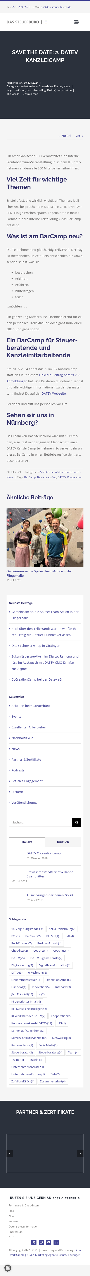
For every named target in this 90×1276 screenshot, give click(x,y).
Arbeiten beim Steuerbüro (37, 86)
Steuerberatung (50, 1052)
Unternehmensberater (27, 1067)
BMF (69, 936)
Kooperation (64, 90)
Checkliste (19, 951)
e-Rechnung (37, 972)
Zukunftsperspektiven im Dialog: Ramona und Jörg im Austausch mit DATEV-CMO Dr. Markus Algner (45, 662)
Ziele (55, 1074)
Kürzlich (63, 842)
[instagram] (41, 1242)
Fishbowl (18, 987)
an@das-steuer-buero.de (56, 7)
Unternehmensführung (28, 1074)
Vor (78, 136)
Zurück (66, 136)
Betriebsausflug (36, 90)
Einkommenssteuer (25, 980)
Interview (63, 987)
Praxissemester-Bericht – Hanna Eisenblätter (50, 874)
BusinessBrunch (49, 943)
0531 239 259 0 (21, 7)
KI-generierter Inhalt (26, 1001)
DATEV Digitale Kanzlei (46, 958)
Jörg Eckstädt (22, 994)
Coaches (40, 951)
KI (42, 994)
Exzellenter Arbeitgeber (29, 727)
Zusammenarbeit (53, 1081)
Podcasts (18, 770)
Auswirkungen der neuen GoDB (50, 895)
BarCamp (19, 90)
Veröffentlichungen (26, 802)
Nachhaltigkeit (22, 738)
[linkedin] (56, 1242)
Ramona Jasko (22, 1045)
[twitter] (33, 1242)
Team (73, 1052)
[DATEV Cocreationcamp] (18, 854)
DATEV (51, 90)
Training (36, 1060)
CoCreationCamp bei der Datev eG (37, 679)
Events (58, 86)
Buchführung (21, 943)
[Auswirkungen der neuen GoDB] (18, 896)
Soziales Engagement (27, 781)
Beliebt (27, 842)
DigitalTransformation (54, 965)
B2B (15, 936)
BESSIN (52, 936)
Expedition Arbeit (58, 980)
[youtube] (48, 1242)
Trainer (17, 1060)
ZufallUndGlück (22, 1081)
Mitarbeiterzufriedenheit (29, 1038)
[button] (8, 1268)
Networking (61, 1038)
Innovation (41, 987)
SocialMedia (48, 1045)
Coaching (61, 951)
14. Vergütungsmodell (27, 929)
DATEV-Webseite (54, 393)
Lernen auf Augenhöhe (27, 1031)
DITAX (16, 972)
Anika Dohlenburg (62, 929)
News (67, 86)
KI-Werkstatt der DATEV (28, 1016)
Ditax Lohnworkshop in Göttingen (36, 645)
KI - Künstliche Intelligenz (29, 1009)
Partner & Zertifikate (26, 759)
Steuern (17, 792)
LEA (62, 1023)
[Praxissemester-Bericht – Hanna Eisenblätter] (18, 873)
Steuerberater (22, 1052)
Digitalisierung (22, 965)
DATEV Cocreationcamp (44, 853)
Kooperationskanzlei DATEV (31, 1023)
